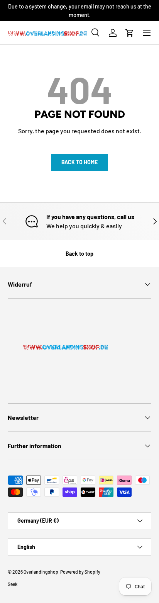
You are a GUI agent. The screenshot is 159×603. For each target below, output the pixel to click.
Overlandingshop (41, 571)
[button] (129, 32)
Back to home (79, 162)
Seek (12, 584)
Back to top (79, 253)
